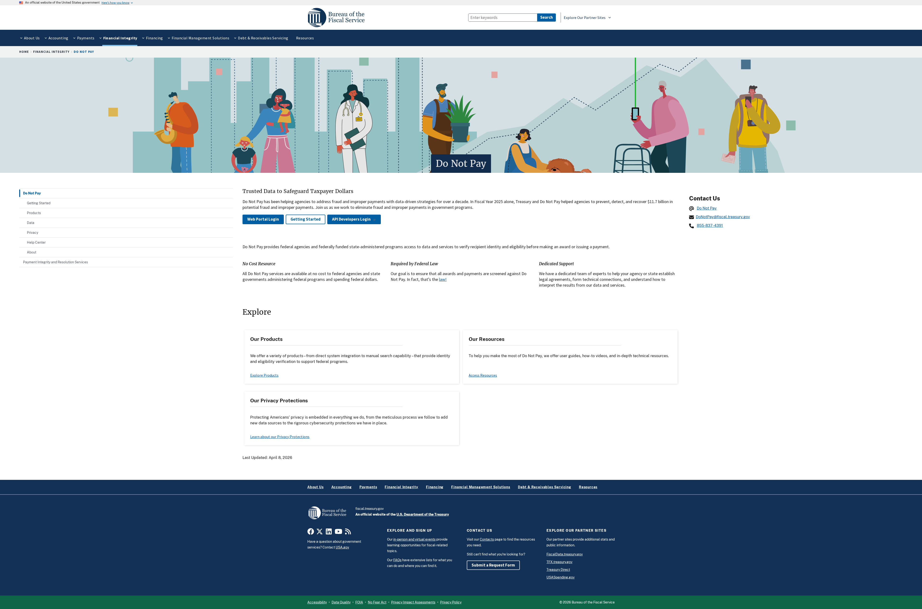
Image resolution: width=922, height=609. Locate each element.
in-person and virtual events (414, 539)
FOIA (359, 602)
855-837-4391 (710, 225)
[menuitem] (31, 38)
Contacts (487, 539)
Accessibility (317, 602)
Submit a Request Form (493, 565)
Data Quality (341, 602)
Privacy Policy (450, 602)
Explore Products (264, 375)
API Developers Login (351, 219)
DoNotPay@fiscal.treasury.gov (723, 217)
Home (24, 52)
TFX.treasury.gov (559, 562)
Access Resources (483, 375)
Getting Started (306, 219)
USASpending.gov (560, 577)
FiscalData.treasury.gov (564, 554)
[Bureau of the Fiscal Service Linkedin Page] (329, 533)
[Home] (338, 17)
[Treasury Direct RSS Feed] (348, 533)
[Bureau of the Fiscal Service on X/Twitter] (319, 533)
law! (443, 279)
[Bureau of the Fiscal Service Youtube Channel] (338, 533)
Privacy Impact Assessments (413, 602)
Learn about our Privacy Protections (279, 436)
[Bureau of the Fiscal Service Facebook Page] (310, 533)
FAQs (397, 560)
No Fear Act (377, 602)
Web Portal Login (263, 219)
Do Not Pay (707, 208)
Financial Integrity (51, 52)
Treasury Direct (558, 570)
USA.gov (342, 547)
